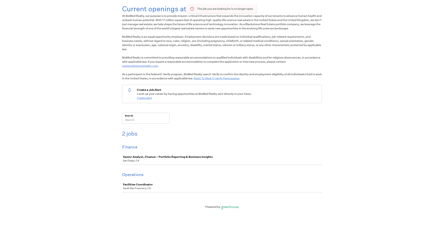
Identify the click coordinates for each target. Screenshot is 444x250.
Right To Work (203, 78)
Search (129, 115)
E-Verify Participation (226, 78)
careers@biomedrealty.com (140, 66)
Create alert (144, 98)
